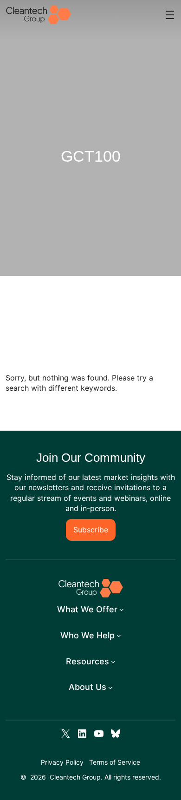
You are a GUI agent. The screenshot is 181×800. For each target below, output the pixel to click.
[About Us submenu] (110, 687)
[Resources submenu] (113, 661)
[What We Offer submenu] (121, 609)
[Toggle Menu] (169, 14)
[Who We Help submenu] (118, 635)
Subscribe (90, 529)
